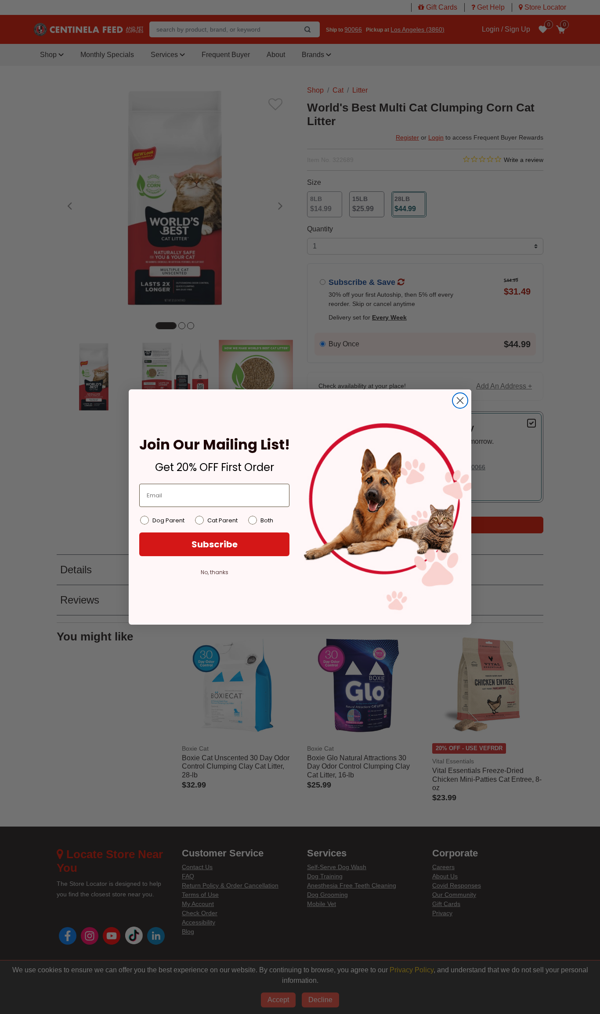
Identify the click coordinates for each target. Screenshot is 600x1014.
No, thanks (214, 572)
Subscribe (215, 544)
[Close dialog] (460, 400)
